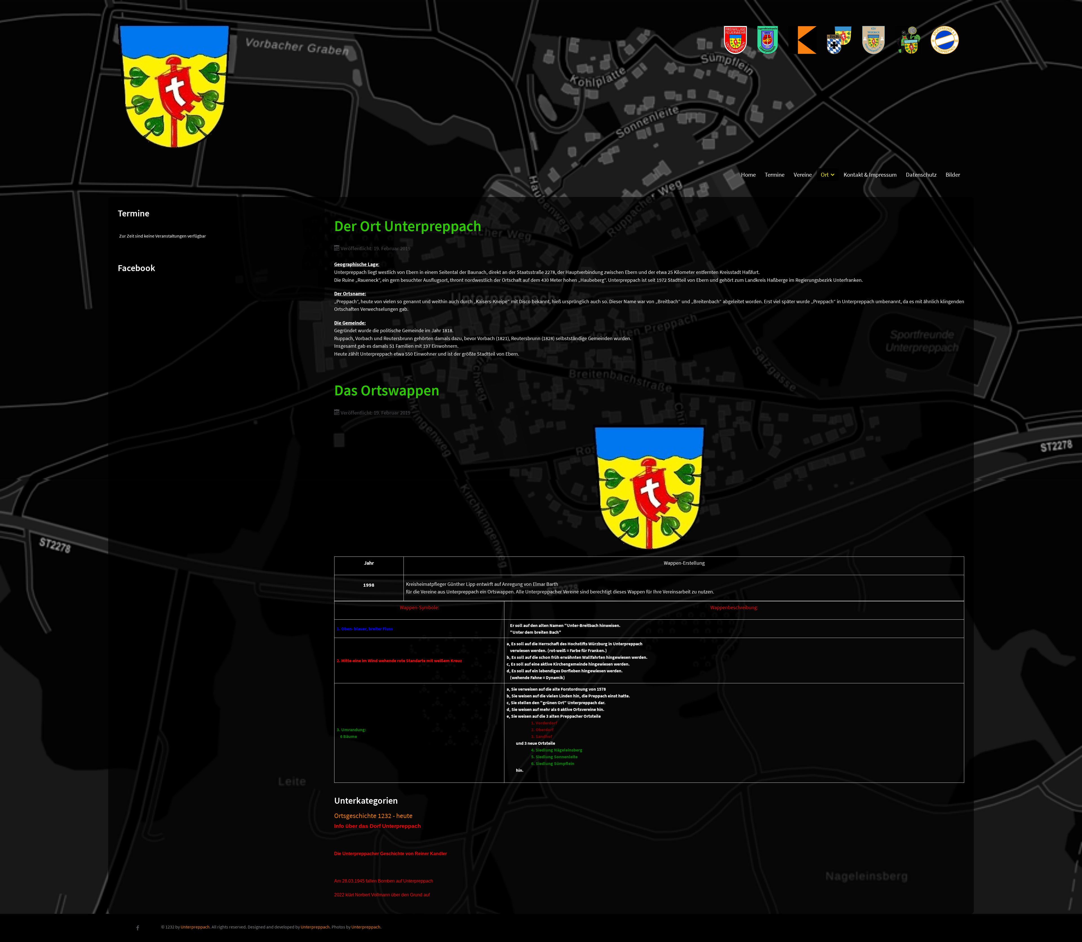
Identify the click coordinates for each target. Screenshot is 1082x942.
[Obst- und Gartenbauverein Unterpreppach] (908, 40)
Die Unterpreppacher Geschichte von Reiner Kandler (390, 853)
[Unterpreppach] (174, 85)
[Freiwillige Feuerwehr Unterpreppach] (736, 40)
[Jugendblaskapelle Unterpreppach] (768, 40)
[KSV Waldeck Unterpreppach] (874, 40)
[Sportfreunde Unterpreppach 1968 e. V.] (945, 40)
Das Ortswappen (387, 390)
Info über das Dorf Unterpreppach (377, 826)
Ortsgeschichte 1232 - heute (373, 815)
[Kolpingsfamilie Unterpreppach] (803, 40)
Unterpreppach (195, 927)
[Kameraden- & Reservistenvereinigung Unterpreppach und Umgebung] (840, 40)
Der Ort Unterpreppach (408, 225)
